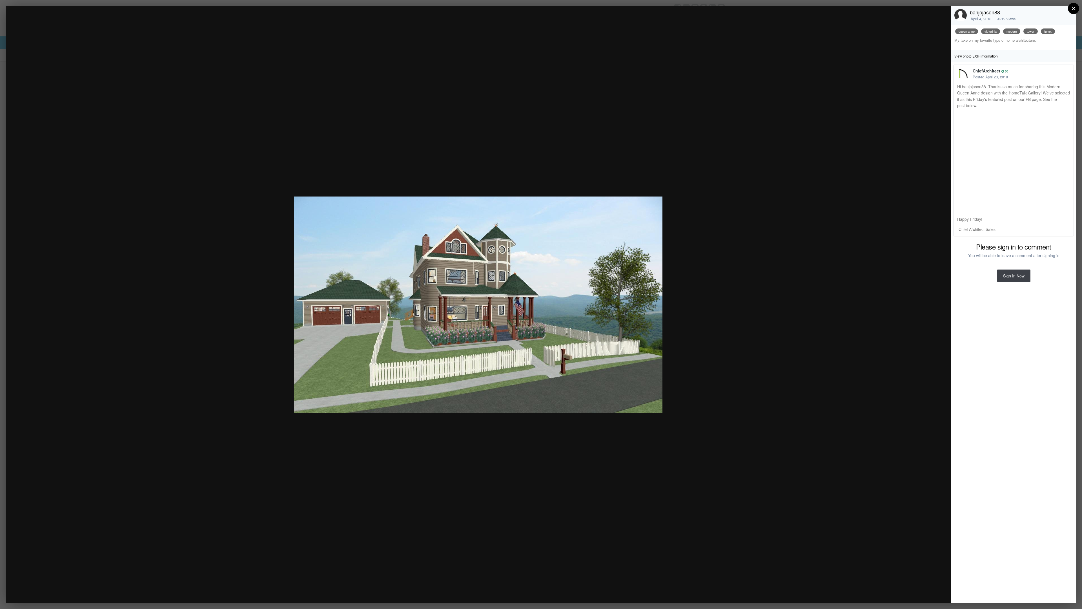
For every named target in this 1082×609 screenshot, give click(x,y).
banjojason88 (985, 12)
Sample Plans (54, 20)
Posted (990, 77)
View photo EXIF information (976, 56)
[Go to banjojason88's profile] (960, 15)
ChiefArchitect (986, 71)
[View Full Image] (941, 16)
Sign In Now (1014, 276)
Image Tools (894, 593)
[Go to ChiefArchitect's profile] (963, 74)
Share (932, 593)
